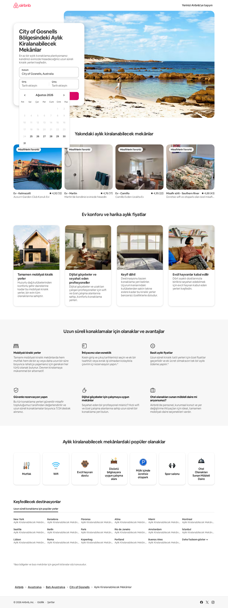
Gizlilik (40, 602)
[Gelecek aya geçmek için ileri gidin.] (64, 95)
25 (31, 136)
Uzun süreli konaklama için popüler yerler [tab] (36, 508)
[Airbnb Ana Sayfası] (22, 5)
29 (57, 136)
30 (64, 136)
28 (51, 136)
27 (44, 136)
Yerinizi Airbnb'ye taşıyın (197, 5)
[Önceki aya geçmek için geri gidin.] (25, 95)
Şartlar (51, 602)
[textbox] (34, 86)
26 (37, 136)
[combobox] (49, 74)
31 (24, 143)
